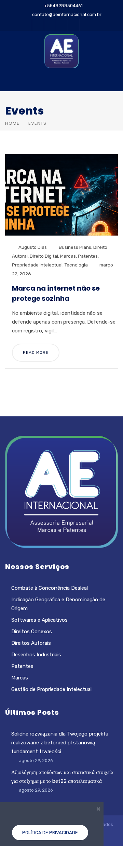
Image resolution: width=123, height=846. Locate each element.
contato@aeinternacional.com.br (66, 14)
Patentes (88, 256)
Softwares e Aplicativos (39, 620)
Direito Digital (44, 256)
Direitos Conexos (31, 631)
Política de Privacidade (50, 832)
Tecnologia (76, 264)
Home (12, 123)
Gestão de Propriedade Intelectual (51, 689)
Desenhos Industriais (36, 655)
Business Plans (75, 247)
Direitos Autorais (31, 643)
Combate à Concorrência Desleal (49, 588)
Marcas (68, 256)
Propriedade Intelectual (37, 264)
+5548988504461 (63, 5)
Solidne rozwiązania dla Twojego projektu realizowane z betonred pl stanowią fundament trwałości (59, 743)
